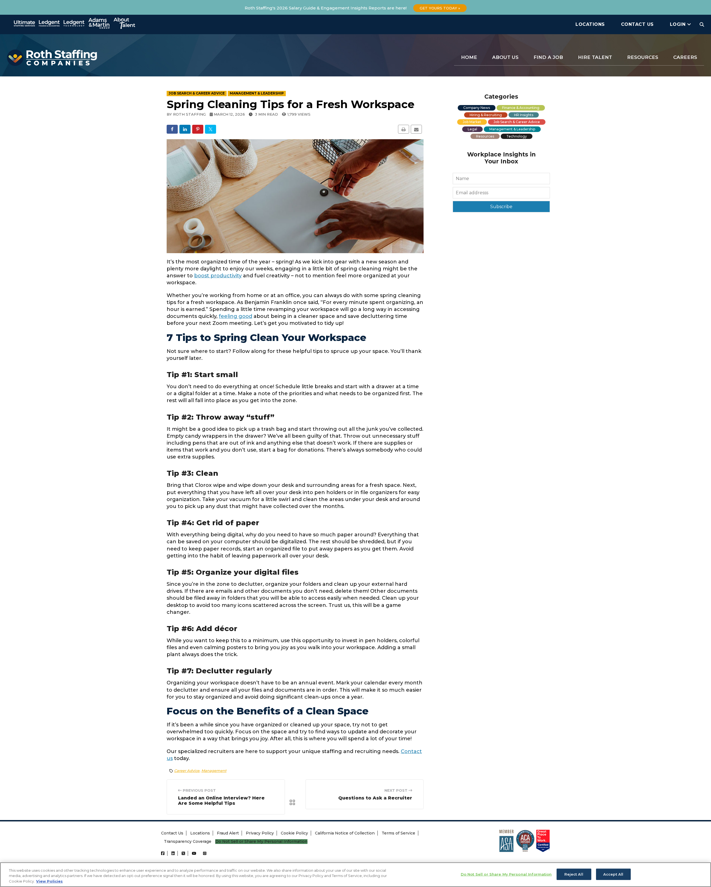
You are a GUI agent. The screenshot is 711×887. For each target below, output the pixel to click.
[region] (355, 874)
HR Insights (523, 115)
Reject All (573, 874)
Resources (642, 57)
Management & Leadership (512, 129)
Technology (516, 136)
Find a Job (548, 57)
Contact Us (637, 24)
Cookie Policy (294, 833)
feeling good (235, 316)
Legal (472, 129)
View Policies (49, 881)
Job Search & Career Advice (517, 122)
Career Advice (186, 770)
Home (469, 57)
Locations (590, 24)
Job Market (472, 122)
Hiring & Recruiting (486, 115)
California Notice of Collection (345, 833)
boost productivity (218, 276)
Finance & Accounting (520, 108)
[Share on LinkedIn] (185, 129)
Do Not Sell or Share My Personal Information (261, 841)
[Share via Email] (416, 129)
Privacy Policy (260, 833)
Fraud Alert (228, 833)
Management (213, 770)
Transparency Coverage (187, 841)
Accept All (613, 874)
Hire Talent (595, 57)
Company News (476, 108)
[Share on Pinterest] (197, 129)
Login (678, 24)
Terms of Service (398, 833)
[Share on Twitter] (210, 129)
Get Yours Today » (440, 8)
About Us (505, 57)
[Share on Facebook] (172, 129)
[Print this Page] (403, 129)
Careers (685, 57)
